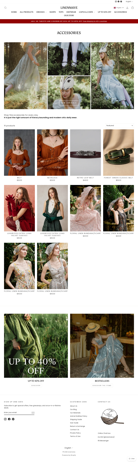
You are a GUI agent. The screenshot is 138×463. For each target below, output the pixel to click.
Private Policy (75, 433)
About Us (73, 406)
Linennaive (69, 8)
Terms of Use (75, 436)
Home (14, 12)
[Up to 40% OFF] (36, 346)
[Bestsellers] (102, 346)
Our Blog (73, 409)
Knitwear (71, 12)
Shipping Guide (76, 419)
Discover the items (102, 385)
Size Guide (74, 423)
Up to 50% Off (104, 12)
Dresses (40, 12)
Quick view (19, 173)
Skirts (53, 12)
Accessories (120, 12)
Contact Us (74, 430)
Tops (61, 12)
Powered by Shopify (69, 455)
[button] (119, 8)
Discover (36, 385)
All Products (26, 12)
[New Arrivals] (69, 75)
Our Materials (75, 413)
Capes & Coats (86, 12)
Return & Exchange (77, 426)
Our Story (69, 15)
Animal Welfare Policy (78, 416)
